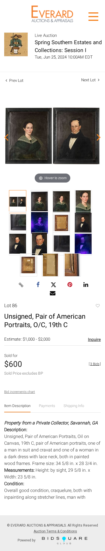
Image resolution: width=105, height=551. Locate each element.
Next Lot (89, 80)
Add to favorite (97, 306)
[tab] (17, 408)
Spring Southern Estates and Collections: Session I (68, 46)
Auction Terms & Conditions (55, 531)
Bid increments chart (19, 391)
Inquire (94, 339)
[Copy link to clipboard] (21, 285)
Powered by (27, 540)
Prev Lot (16, 81)
